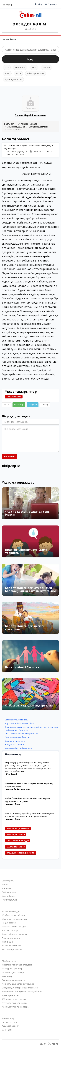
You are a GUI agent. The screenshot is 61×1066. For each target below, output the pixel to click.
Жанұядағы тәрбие (14, 744)
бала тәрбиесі (14, 397)
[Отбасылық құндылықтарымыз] (30, 694)
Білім (7, 73)
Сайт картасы (9, 892)
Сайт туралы (8, 880)
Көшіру (45, 404)
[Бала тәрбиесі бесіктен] (30, 656)
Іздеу (30, 59)
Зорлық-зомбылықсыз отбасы (20, 723)
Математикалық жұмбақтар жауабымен (22, 991)
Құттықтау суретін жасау (14, 1002)
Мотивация (7, 941)
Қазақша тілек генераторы (15, 1006)
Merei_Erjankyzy (19, 151)
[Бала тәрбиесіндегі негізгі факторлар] (30, 618)
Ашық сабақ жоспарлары (14, 934)
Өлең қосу (7, 1029)
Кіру (40, 4)
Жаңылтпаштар (10, 930)
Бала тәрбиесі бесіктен (22, 667)
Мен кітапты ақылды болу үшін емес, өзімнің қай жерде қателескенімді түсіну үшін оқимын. (29, 815)
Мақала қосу (8, 1018)
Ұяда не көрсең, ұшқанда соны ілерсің (27, 513)
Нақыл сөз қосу (9, 1022)
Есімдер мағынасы (11, 938)
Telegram (32, 404)
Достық (46, 67)
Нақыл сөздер (9, 922)
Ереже (5, 884)
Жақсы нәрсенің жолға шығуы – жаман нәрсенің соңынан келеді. (29, 785)
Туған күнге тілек (13, 79)
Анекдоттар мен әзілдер (14, 926)
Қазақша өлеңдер (11, 911)
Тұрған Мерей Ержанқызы (30, 115)
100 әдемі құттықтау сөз (14, 999)
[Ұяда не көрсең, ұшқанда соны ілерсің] (30, 503)
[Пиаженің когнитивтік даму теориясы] (30, 541)
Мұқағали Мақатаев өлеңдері (17, 964)
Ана (7, 67)
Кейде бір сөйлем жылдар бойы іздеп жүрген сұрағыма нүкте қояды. (27, 800)
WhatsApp (18, 404)
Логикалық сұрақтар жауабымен (18, 983)
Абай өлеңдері (9, 961)
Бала (18, 73)
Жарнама (6, 888)
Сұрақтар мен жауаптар (14, 980)
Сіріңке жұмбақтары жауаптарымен (20, 987)
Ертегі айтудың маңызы (16, 719)
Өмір (34, 67)
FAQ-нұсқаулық (9, 899)
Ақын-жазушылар (16, 126)
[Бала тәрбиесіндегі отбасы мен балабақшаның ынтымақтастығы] (30, 580)
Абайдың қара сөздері (13, 972)
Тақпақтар (7, 976)
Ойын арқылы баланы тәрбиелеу (21, 733)
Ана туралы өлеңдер (12, 968)
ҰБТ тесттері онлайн (12, 949)
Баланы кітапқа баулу (16, 741)
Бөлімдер (11, 39)
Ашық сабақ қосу (10, 1025)
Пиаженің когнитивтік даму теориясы (26, 551)
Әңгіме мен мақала (27, 123)
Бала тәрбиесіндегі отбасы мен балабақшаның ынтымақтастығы (30, 589)
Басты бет (9, 123)
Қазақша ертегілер (11, 945)
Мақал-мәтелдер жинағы (14, 919)
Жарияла (9, 456)
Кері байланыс (9, 896)
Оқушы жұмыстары (38, 126)
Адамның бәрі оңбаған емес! (19, 748)
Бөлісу (6, 404)
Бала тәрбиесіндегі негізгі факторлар (24, 627)
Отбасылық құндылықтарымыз (29, 705)
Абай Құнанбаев (35, 73)
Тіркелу (52, 4)
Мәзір (9, 4)
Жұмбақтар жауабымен (13, 915)
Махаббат (20, 67)
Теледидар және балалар (17, 737)
